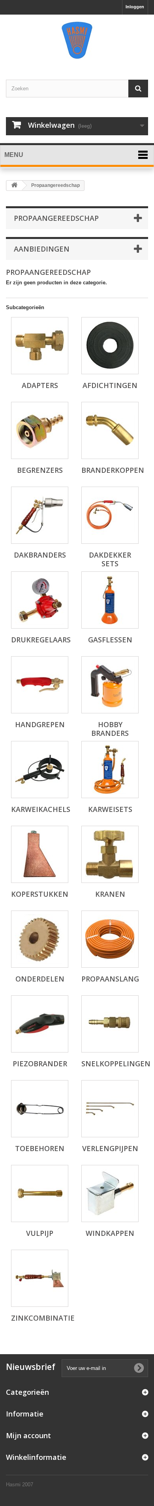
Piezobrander (40, 1063)
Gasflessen (110, 639)
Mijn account (28, 1435)
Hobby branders (110, 729)
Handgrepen (40, 724)
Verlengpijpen (110, 1148)
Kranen (110, 894)
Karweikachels (40, 809)
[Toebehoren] (39, 1108)
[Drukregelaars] (39, 600)
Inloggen (135, 6)
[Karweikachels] (39, 769)
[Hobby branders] (110, 684)
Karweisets (110, 809)
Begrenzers (40, 470)
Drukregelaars (41, 639)
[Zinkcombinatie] (39, 1278)
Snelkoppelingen (115, 1063)
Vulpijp (39, 1233)
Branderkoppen (112, 470)
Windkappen (110, 1233)
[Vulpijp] (39, 1193)
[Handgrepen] (39, 684)
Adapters (40, 385)
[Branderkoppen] (110, 430)
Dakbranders (40, 555)
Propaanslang (110, 978)
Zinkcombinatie (43, 1318)
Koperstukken (39, 894)
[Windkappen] (110, 1193)
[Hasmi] (77, 40)
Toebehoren (39, 1148)
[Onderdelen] (39, 939)
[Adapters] (39, 345)
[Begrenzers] (39, 430)
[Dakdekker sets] (110, 515)
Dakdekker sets (110, 559)
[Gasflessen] (110, 600)
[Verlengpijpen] (110, 1108)
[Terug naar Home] (14, 185)
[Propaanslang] (110, 939)
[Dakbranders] (39, 515)
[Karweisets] (110, 769)
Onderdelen (39, 978)
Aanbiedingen (41, 249)
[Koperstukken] (39, 854)
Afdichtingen (110, 385)
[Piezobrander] (39, 1024)
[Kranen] (110, 854)
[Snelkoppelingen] (110, 1024)
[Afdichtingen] (110, 345)
